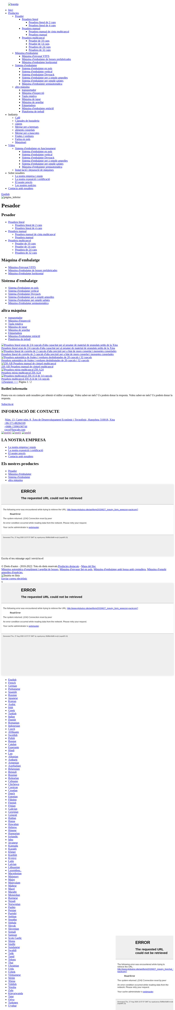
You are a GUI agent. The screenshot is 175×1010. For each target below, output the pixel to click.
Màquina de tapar (31, 99)
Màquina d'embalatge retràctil (38, 108)
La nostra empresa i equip (29, 176)
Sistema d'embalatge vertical (37, 71)
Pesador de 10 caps (39, 40)
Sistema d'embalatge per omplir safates (42, 80)
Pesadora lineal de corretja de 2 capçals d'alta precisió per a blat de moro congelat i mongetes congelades (57, 354)
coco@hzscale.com (14, 429)
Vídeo (11, 145)
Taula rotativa (29, 96)
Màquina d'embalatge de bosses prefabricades (46, 59)
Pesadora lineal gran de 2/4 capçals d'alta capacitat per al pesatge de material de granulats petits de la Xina (58, 348)
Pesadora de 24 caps (40, 46)
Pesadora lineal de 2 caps (42, 22)
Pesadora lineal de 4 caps (42, 25)
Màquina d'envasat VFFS (35, 56)
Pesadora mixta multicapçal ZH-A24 (21, 372)
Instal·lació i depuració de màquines (34, 169)
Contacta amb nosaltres (20, 188)
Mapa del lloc (88, 566)
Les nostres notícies (25, 185)
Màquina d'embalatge (26, 53)
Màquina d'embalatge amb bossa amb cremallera (120, 569)
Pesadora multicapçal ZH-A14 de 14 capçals (25, 378)
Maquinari (20, 142)
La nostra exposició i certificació (32, 179)
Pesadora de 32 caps (40, 50)
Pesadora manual (31, 28)
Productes (13, 13)
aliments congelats (25, 129)
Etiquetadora (29, 105)
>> (16, 381)
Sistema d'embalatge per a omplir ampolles (45, 77)
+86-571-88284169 (14, 423)
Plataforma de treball (33, 111)
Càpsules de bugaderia (27, 120)
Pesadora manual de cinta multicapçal (49, 31)
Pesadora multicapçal (33, 37)
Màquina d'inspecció (33, 93)
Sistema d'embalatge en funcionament (35, 148)
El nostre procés (23, 182)
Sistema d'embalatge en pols (37, 68)
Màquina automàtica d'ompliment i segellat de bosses (29, 569)
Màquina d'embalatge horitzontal (39, 62)
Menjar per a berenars (26, 126)
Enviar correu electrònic (14, 578)
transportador (29, 89)
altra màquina (22, 86)
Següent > (9, 381)
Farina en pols (22, 139)
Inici (10, 10)
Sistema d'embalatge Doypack (38, 74)
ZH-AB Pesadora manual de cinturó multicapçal (27, 366)
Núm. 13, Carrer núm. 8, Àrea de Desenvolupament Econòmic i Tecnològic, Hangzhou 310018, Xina (60, 419)
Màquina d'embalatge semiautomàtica (42, 83)
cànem (18, 123)
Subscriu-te (7, 404)
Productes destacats (68, 566)
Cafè (17, 117)
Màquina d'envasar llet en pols (76, 569)
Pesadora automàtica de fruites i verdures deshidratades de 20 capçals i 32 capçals (45, 360)
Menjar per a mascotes (27, 133)
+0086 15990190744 (15, 426)
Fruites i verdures (24, 136)
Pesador (19, 16)
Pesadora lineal (30, 19)
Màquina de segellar (33, 102)
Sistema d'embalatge (26, 65)
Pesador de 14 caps (39, 43)
